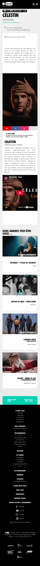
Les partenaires (20, 419)
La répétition (20, 457)
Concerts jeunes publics (20, 444)
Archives (20, 446)
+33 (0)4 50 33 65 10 (24, 536)
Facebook (21, 506)
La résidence (20, 459)
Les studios (20, 455)
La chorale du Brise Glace (20, 464)
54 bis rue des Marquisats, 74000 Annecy (18, 30)
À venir (20, 435)
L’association (20, 417)
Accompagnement (20, 471)
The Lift (20, 466)
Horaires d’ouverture (20, 428)
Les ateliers (20, 462)
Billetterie (20, 451)
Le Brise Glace (20, 411)
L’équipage (20, 415)
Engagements (20, 422)
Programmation (20, 433)
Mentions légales (20, 498)
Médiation (20, 475)
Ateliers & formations (20, 442)
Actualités (20, 479)
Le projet (20, 413)
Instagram (21, 514)
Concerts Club (20, 440)
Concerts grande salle (20, 437)
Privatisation (20, 494)
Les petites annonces (20, 481)
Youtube (22, 510)
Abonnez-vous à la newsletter (22, 522)
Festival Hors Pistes (20, 486)
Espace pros (20, 490)
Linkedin (21, 518)
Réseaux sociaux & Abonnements (20, 502)
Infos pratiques (20, 426)
